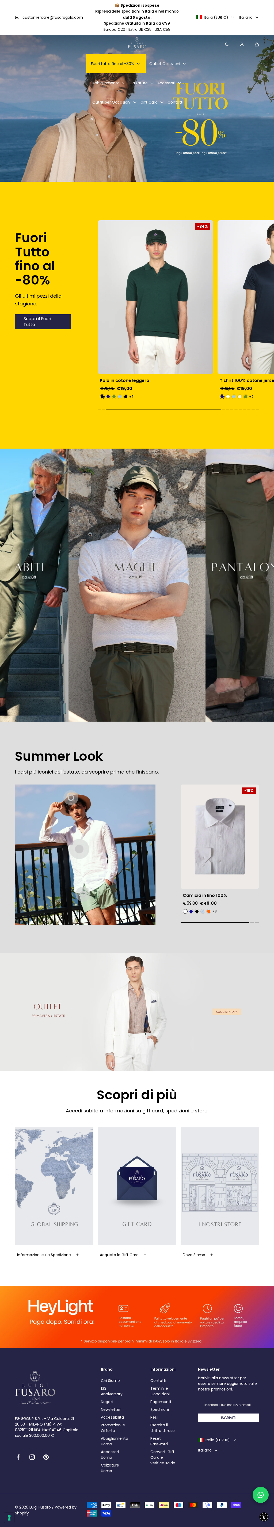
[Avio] (245, 396)
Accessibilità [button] (112, 1417)
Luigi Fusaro (40, 1507)
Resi (154, 1417)
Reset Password (159, 1441)
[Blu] (102, 396)
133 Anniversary (112, 1391)
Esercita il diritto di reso (162, 1427)
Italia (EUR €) (216, 17)
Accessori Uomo (110, 1454)
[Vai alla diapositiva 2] (82, 894)
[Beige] (120, 396)
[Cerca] (227, 44)
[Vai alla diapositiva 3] (70, 797)
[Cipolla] (197, 911)
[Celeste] (114, 396)
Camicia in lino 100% (205, 895)
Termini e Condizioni (160, 1391)
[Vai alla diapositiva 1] (79, 849)
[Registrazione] (242, 44)
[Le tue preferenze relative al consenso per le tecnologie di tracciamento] (9, 1518)
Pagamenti (160, 1401)
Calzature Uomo (110, 1467)
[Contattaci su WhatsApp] (261, 1495)
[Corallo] (228, 396)
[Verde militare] (126, 396)
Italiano (246, 17)
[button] (257, 44)
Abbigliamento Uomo (114, 1441)
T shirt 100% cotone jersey (128, 380)
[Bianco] (108, 396)
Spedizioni (159, 1409)
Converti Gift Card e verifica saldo (162, 1457)
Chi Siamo (110, 1380)
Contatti (158, 1380)
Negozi (107, 1401)
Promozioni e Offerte (113, 1427)
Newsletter (111, 1409)
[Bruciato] (234, 396)
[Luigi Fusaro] (137, 44)
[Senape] (240, 396)
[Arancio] (208, 911)
